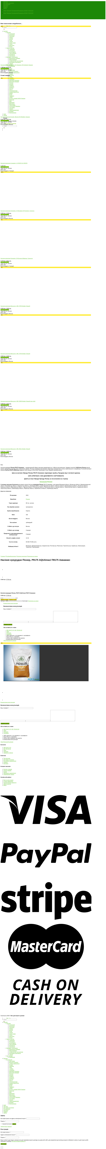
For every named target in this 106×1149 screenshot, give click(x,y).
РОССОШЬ (12, 1096)
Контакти (5, 5)
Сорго (10, 1035)
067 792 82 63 (7, 749)
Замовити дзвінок (8, 752)
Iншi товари (9, 1056)
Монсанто (11, 1094)
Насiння (8, 1023)
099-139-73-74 (10, 630)
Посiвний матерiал (11, 556)
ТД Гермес (12, 1098)
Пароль (3, 1121)
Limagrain (11, 1070)
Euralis (11, 74)
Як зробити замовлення (9, 761)
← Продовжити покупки (9, 123)
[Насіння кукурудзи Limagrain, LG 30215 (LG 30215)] (19, 160)
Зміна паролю (7, 784)
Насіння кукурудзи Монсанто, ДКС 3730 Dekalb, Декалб (15, 353)
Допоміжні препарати (15, 1053)
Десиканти (12, 1045)
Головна (3, 556)
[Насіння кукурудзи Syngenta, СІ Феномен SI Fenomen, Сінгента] (19, 208)
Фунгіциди (12, 1041)
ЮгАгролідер (12, 1103)
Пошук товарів (7, 770)
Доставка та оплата (8, 3)
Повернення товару (8, 774)
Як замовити (6, 4)
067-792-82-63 (18, 630)
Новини (5, 7)
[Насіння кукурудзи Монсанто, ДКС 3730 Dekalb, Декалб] (19, 351)
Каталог (5, 1022)
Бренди (5, 1058)
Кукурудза (11, 1026)
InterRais (11, 75)
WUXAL (11, 1079)
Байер (11, 1084)
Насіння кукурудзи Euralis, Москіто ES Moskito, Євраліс (15, 117)
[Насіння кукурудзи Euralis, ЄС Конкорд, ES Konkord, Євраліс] (19, 62)
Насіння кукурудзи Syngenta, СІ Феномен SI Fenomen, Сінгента (17, 210)
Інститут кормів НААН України (17, 1089)
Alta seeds (12, 70)
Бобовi (11, 1030)
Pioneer (28, 499)
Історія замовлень (8, 781)
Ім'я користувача (5, 1132)
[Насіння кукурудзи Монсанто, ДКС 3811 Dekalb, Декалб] (19, 446)
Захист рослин (10, 1039)
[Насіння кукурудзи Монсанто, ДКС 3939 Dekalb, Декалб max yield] (19, 398)
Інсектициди (12, 1043)
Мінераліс (12, 1093)
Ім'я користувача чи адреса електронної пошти (13, 1118)
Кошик (5, 771)
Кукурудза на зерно (32, 556)
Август (11, 1080)
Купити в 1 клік (12, 599)
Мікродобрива (13, 1050)
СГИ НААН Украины (14, 1097)
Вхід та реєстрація (8, 780)
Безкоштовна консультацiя (10, 603)
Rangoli (11, 1075)
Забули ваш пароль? (6, 1126)
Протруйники (12, 1044)
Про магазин (6, 758)
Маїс (10, 1092)
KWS (10, 76)
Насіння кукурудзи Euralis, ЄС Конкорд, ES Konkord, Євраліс (17, 65)
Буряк (10, 1037)
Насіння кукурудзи (22, 556)
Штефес (11, 1102)
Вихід (4, 785)
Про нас (5, 1)
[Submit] (4, 1021)
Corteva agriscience (14, 72)
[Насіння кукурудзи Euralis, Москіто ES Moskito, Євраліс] (19, 114)
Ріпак (10, 1031)
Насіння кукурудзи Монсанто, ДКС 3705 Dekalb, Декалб (15, 306)
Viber (4, 10)
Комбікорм (12, 66)
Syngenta (11, 1078)
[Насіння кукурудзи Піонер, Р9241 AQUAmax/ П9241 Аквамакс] (7, 569)
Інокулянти (12, 1046)
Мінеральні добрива (14, 1049)
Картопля (11, 1036)
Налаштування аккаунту (9, 782)
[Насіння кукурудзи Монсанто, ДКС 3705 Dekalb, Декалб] (19, 303)
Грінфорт (11, 1087)
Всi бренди (9, 68)
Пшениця (11, 1027)
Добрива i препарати (12, 1048)
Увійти (14, 1124)
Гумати (11, 63)
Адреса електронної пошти (8, 1134)
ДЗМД (10, 1088)
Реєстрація (3, 1143)
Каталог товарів (7, 769)
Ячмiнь (11, 1028)
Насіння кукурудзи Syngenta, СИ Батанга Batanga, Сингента (17, 258)
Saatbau (11, 1076)
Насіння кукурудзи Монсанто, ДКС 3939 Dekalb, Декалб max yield (18, 401)
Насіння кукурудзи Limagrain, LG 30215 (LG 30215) (14, 163)
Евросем (11, 1090)
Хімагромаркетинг (14, 1101)
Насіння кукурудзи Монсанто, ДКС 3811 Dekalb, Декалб (15, 449)
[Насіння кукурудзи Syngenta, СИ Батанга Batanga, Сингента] (19, 256)
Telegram (8, 10)
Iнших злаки (12, 1033)
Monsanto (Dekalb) (14, 1072)
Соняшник (12, 1024)
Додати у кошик (5, 68)
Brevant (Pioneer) (13, 71)
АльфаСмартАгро (14, 1083)
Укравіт (11, 1100)
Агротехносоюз (13, 1081)
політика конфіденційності (18, 1141)
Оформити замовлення (9, 773)
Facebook (8, 634)
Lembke (11, 77)
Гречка (11, 1032)
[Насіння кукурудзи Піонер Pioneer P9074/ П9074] (7, 577)
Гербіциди (12, 1040)
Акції (4, 1105)
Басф (10, 1085)
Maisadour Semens (14, 1071)
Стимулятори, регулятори (16, 1052)
